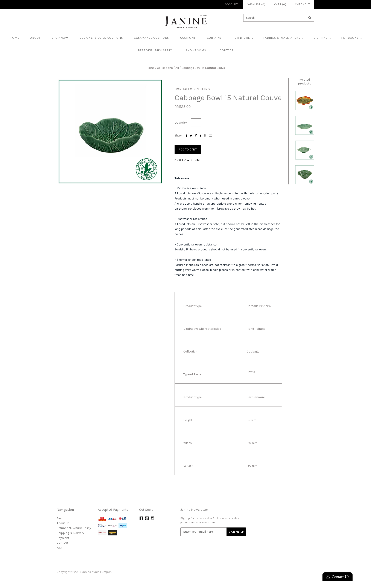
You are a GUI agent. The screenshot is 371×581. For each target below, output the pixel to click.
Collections (165, 68)
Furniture (241, 38)
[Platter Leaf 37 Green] (304, 150)
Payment (63, 538)
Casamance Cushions (151, 38)
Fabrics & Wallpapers (281, 38)
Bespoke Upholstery (155, 50)
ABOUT (35, 38)
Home (150, 68)
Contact (226, 50)
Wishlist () (257, 4)
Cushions (188, 38)
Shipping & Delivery (70, 533)
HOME (14, 38)
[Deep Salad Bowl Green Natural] (304, 174)
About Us (63, 523)
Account (231, 4)
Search (62, 518)
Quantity (181, 122)
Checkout (302, 4)
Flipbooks (349, 38)
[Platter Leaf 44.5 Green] (304, 125)
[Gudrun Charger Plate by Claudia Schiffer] (304, 100)
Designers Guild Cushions (101, 38)
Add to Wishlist (188, 160)
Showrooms (196, 50)
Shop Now (60, 38)
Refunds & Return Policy (74, 528)
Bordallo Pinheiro (192, 89)
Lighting (321, 38)
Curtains (214, 38)
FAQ (59, 547)
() (280, 4)
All (177, 68)
